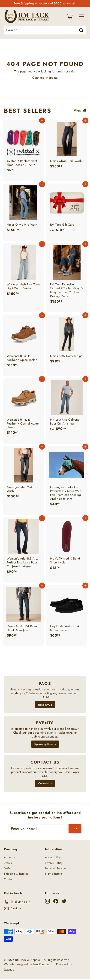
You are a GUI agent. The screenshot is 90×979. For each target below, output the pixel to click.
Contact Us (45, 783)
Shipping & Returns (16, 874)
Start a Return (53, 874)
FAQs (7, 868)
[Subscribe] (75, 828)
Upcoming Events (45, 744)
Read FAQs (45, 704)
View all (80, 111)
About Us (10, 857)
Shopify (9, 969)
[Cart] (69, 16)
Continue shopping (45, 77)
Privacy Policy (54, 863)
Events (8, 863)
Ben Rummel (41, 964)
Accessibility (52, 857)
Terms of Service (55, 868)
